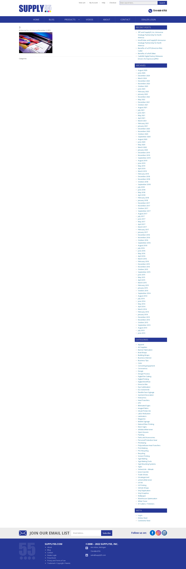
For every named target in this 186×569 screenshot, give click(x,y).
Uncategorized (143, 477)
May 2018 (141, 192)
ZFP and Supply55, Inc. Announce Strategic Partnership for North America (150, 35)
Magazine (142, 419)
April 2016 (141, 256)
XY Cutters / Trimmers (146, 504)
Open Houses (143, 432)
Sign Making (142, 459)
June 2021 (141, 113)
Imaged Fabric (143, 408)
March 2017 (142, 227)
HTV (139, 403)
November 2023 (144, 83)
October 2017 (143, 208)
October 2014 (143, 290)
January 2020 (143, 150)
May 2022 (141, 99)
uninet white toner (145, 480)
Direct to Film (143, 384)
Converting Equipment (146, 366)
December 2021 (144, 102)
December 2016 (144, 235)
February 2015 (143, 285)
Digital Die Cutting (144, 376)
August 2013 (142, 328)
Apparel (141, 344)
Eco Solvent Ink (143, 390)
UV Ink (140, 482)
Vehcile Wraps (143, 488)
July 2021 (141, 110)
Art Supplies (142, 347)
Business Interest (144, 358)
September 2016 (144, 243)
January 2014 (143, 314)
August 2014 (142, 296)
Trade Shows (143, 474)
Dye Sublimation (144, 387)
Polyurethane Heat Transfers (149, 445)
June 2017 (141, 219)
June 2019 (141, 163)
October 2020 (143, 134)
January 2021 (143, 126)
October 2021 (143, 105)
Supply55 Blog (44, 10)
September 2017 (144, 211)
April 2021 (141, 118)
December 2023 (144, 81)
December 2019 (144, 152)
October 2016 (143, 240)
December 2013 (144, 317)
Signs (140, 466)
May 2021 (141, 115)
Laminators (142, 416)
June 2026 (141, 73)
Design (140, 371)
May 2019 (141, 166)
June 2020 (141, 142)
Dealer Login (51, 555)
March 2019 (142, 171)
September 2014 (144, 293)
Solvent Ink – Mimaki (145, 469)
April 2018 (141, 195)
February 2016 (143, 261)
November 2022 (144, 97)
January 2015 (143, 288)
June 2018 (141, 190)
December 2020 (144, 129)
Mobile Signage (144, 421)
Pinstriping (142, 443)
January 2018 (143, 200)
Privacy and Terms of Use (56, 561)
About (49, 547)
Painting (141, 435)
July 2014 (141, 298)
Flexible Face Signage (146, 392)
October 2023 (143, 86)
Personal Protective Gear (147, 440)
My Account (93, 3)
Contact (50, 553)
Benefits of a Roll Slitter (147, 53)
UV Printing (142, 485)
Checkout (112, 3)
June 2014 (141, 301)
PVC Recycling (143, 451)
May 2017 (141, 221)
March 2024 (142, 78)
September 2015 (144, 272)
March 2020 (142, 147)
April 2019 (141, 168)
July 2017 (141, 216)
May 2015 (141, 277)
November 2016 (144, 237)
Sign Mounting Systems (147, 464)
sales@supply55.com (98, 555)
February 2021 (143, 123)
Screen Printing (144, 456)
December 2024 (144, 75)
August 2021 (142, 107)
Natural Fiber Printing (146, 424)
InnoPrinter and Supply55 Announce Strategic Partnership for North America (152, 43)
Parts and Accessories (146, 437)
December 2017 (144, 203)
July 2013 (141, 330)
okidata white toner (145, 429)
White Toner (142, 501)
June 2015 (141, 275)
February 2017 (143, 229)
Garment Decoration (146, 395)
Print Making (142, 448)
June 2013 (141, 333)
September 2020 (144, 136)
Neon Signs (142, 427)
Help (103, 3)
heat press (142, 397)
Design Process (144, 374)
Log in (140, 515)
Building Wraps (143, 355)
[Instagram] (158, 534)
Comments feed (144, 520)
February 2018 (143, 198)
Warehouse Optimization (147, 498)
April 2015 (141, 280)
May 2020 (141, 144)
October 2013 (143, 322)
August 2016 (142, 245)
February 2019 (143, 174)
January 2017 (143, 232)
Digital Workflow (144, 382)
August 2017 (142, 213)
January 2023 (143, 94)
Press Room (51, 558)
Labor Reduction (144, 413)
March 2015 (142, 282)
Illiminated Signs (144, 405)
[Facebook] (152, 534)
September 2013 (144, 325)
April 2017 (141, 224)
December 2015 (144, 264)
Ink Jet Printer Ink (144, 411)
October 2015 (143, 269)
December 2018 (144, 176)
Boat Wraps (142, 352)
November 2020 (144, 131)
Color (140, 363)
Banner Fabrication (145, 350)
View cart (82, 3)
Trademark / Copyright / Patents (58, 563)
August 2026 (142, 70)
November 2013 (144, 320)
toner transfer (143, 472)
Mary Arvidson (31, 30)
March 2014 (142, 309)
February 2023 (143, 91)
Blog (49, 550)
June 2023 (141, 89)
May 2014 (141, 304)
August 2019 (142, 160)
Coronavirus (142, 368)
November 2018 (144, 179)
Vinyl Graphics (143, 493)
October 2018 (143, 182)
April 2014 (141, 306)
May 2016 (141, 253)
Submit (106, 533)
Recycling (141, 453)
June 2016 (141, 251)
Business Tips (143, 360)
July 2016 (141, 248)
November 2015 (144, 267)
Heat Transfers (144, 400)
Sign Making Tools (145, 461)
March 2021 (142, 121)
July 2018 (141, 187)
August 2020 (142, 139)
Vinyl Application (144, 490)
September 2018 (144, 184)
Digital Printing (143, 379)
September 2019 (144, 158)
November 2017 (144, 205)
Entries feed (142, 518)
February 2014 (143, 312)
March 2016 (142, 259)
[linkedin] (164, 534)
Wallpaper (142, 496)
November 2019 (144, 155)
